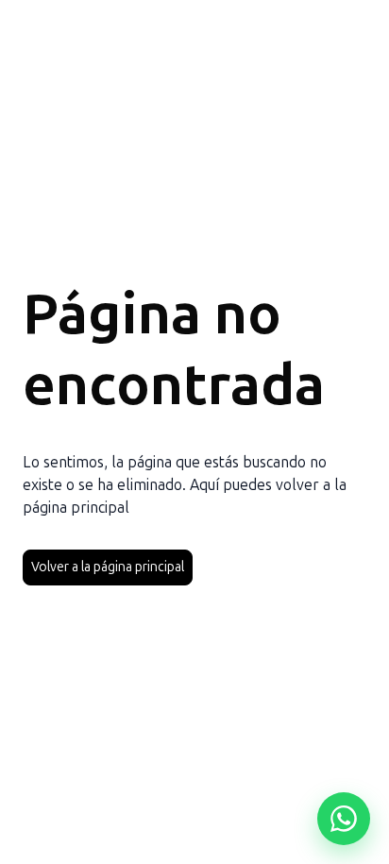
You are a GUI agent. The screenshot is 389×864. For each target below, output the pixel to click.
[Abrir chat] (343, 818)
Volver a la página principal (107, 567)
